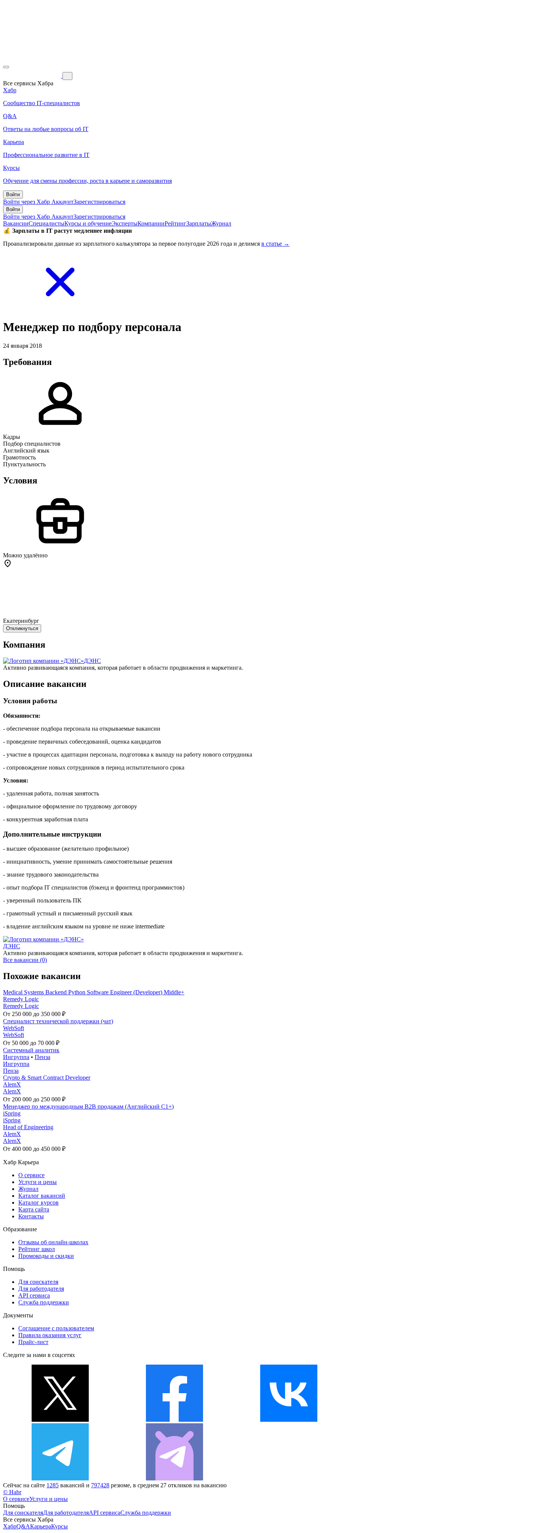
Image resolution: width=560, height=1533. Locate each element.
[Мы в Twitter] (60, 1419)
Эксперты (125, 223)
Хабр (9, 1526)
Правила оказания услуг (50, 1335)
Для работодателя (41, 1288)
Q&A (23, 1526)
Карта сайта (33, 1209)
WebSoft (13, 1028)
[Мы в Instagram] (403, 1419)
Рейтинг (175, 223)
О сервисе (31, 1175)
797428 (100, 1485)
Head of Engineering (28, 1127)
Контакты (31, 1216)
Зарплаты (198, 223)
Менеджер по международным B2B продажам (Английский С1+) (88, 1106)
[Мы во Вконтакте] (289, 1419)
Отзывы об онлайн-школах (53, 1242)
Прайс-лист (33, 1342)
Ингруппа (16, 1057)
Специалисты (46, 223)
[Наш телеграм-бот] (174, 1478)
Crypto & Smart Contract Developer (46, 1077)
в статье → (275, 243)
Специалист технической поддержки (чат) (58, 1021)
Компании (151, 223)
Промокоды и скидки (46, 1256)
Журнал (221, 223)
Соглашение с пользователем (56, 1328)
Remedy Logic (21, 999)
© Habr (12, 1492)
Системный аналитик (31, 1050)
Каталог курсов (38, 1202)
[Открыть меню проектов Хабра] (6, 67)
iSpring (12, 1113)
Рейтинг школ (36, 1249)
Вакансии (16, 223)
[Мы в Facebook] (174, 1419)
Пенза (42, 1057)
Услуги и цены (37, 1182)
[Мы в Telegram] (60, 1478)
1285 (52, 1485)
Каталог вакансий (41, 1195)
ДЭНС (92, 661)
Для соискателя (38, 1282)
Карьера (40, 1526)
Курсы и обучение (88, 223)
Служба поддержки (43, 1302)
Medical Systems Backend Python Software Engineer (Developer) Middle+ (93, 992)
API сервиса (34, 1295)
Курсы (59, 1526)
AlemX (12, 1084)
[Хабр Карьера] (32, 75)
